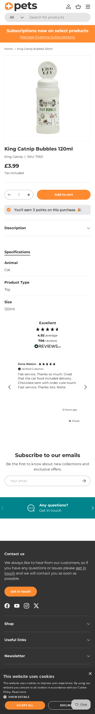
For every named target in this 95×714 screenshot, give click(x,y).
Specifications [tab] (17, 252)
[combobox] (47, 17)
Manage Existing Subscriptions (47, 37)
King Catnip (13, 157)
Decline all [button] (69, 705)
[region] (47, 387)
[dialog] (47, 691)
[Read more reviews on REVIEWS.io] (47, 347)
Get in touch (21, 591)
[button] (78, 6)
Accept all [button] (25, 705)
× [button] (90, 673)
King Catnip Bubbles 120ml (35, 49)
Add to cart (64, 195)
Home (8, 49)
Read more (19, 692)
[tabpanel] (47, 286)
